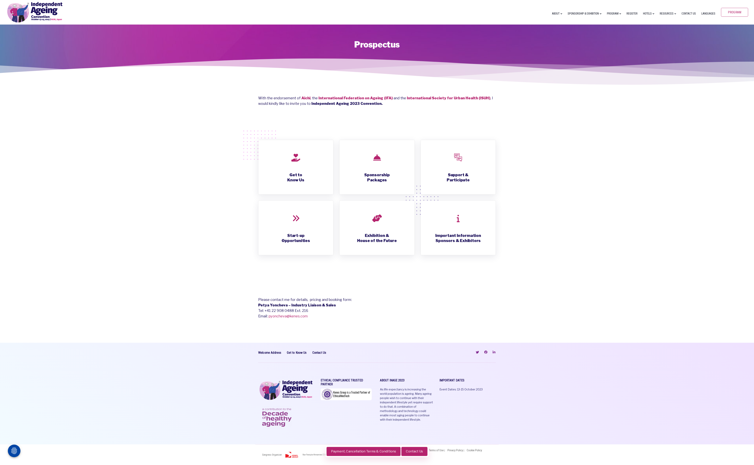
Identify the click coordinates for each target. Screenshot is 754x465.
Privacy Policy (455, 450)
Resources (666, 13)
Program (613, 13)
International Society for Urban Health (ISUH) (448, 98)
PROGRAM (734, 12)
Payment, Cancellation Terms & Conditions (363, 451)
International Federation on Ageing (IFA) (355, 98)
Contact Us (414, 451)
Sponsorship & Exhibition (583, 13)
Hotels (647, 13)
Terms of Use (436, 450)
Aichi (305, 98)
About (556, 13)
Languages (708, 13)
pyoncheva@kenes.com (288, 316)
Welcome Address (269, 352)
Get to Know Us (297, 352)
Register (632, 13)
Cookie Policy (474, 450)
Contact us (689, 13)
